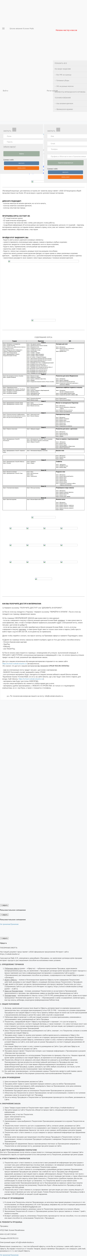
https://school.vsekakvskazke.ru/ (14, 664)
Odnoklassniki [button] (22, 168)
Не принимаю (5, 924)
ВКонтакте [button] (21, 163)
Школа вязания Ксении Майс (22, 28)
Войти (21, 154)
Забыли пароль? (9, 146)
